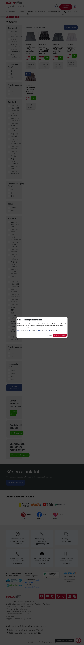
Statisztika (43, 330)
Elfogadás (49, 335)
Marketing (54, 330)
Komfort (34, 330)
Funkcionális (23, 330)
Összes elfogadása (59, 335)
